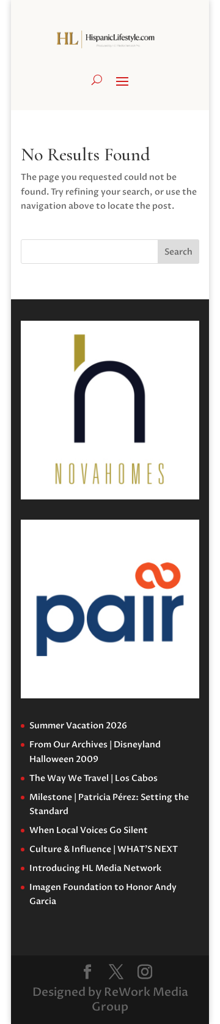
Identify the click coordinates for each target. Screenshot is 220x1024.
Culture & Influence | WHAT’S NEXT (103, 849)
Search (178, 252)
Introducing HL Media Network (95, 868)
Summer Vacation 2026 (78, 725)
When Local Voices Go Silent (88, 830)
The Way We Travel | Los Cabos (93, 778)
